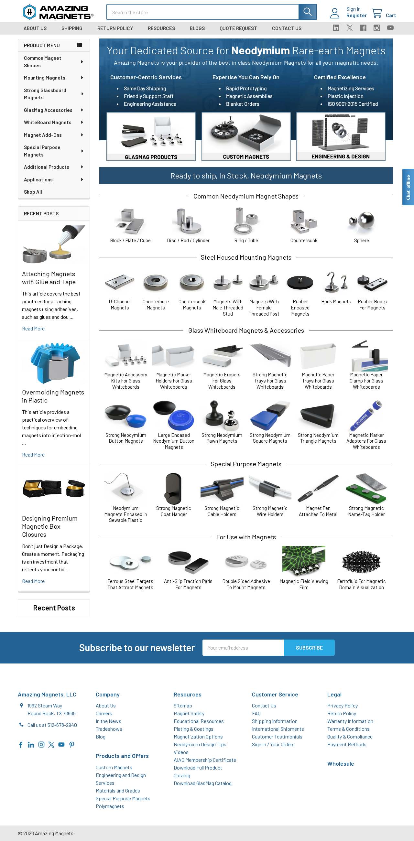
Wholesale (340, 763)
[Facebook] (363, 28)
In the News (108, 721)
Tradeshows (109, 729)
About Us (35, 28)
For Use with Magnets (246, 537)
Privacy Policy (342, 705)
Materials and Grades (118, 790)
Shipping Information (275, 721)
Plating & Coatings (193, 729)
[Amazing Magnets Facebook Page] (21, 744)
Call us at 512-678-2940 (52, 725)
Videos (181, 752)
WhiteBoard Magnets (47, 122)
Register (356, 15)
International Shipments (278, 729)
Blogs (197, 28)
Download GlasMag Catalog (203, 783)
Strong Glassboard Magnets (45, 94)
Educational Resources (199, 721)
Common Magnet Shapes (42, 61)
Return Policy (115, 28)
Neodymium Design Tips (200, 744)
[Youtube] (390, 28)
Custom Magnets (114, 767)
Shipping (71, 28)
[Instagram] (377, 28)
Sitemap (183, 705)
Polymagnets (110, 806)
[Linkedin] (336, 28)
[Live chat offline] (408, 187)
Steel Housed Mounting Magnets (246, 257)
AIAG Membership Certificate (205, 760)
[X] (349, 28)
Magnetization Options (198, 736)
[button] (151, 136)
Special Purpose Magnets (42, 150)
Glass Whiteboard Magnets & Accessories (246, 330)
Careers (104, 713)
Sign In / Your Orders (273, 744)
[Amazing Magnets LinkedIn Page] (31, 744)
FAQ (256, 713)
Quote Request (238, 28)
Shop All (33, 192)
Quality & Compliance (350, 736)
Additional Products (46, 167)
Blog (100, 736)
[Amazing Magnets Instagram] (41, 744)
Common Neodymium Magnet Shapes (246, 196)
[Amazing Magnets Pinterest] (72, 744)
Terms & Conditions (348, 729)
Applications (38, 179)
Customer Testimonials (277, 736)
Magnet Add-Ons (43, 135)
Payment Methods (346, 744)
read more (33, 328)
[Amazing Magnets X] (51, 744)
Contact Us (286, 28)
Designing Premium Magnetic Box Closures (50, 526)
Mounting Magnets (44, 78)
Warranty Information (350, 721)
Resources (161, 28)
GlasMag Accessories (48, 110)
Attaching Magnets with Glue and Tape (49, 278)
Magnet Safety (189, 713)
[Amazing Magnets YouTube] (61, 744)
